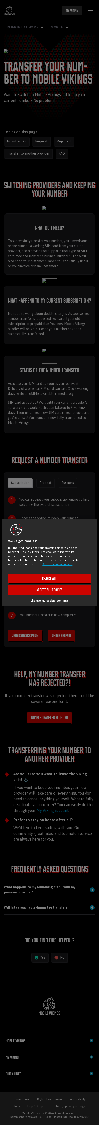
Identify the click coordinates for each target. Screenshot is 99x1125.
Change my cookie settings (49, 600)
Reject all (49, 578)
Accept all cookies (49, 590)
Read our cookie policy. (57, 564)
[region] (49, 562)
